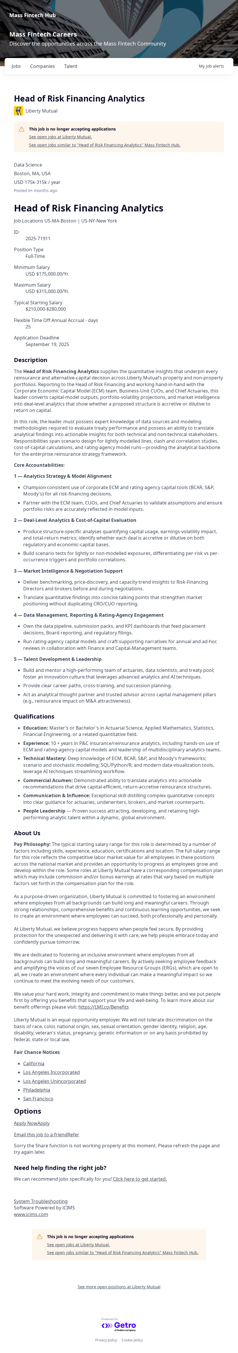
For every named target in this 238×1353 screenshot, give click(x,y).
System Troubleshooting (41, 1201)
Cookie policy (132, 1340)
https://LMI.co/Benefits (103, 1007)
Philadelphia (36, 1090)
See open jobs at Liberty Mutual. (60, 137)
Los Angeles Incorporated (51, 1072)
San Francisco (38, 1098)
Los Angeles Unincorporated (54, 1081)
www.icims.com (31, 1214)
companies (42, 66)
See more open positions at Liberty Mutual (119, 1286)
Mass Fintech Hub (32, 15)
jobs (16, 66)
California (33, 1063)
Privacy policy (106, 1340)
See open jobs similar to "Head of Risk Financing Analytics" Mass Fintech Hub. (105, 145)
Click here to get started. (140, 1179)
